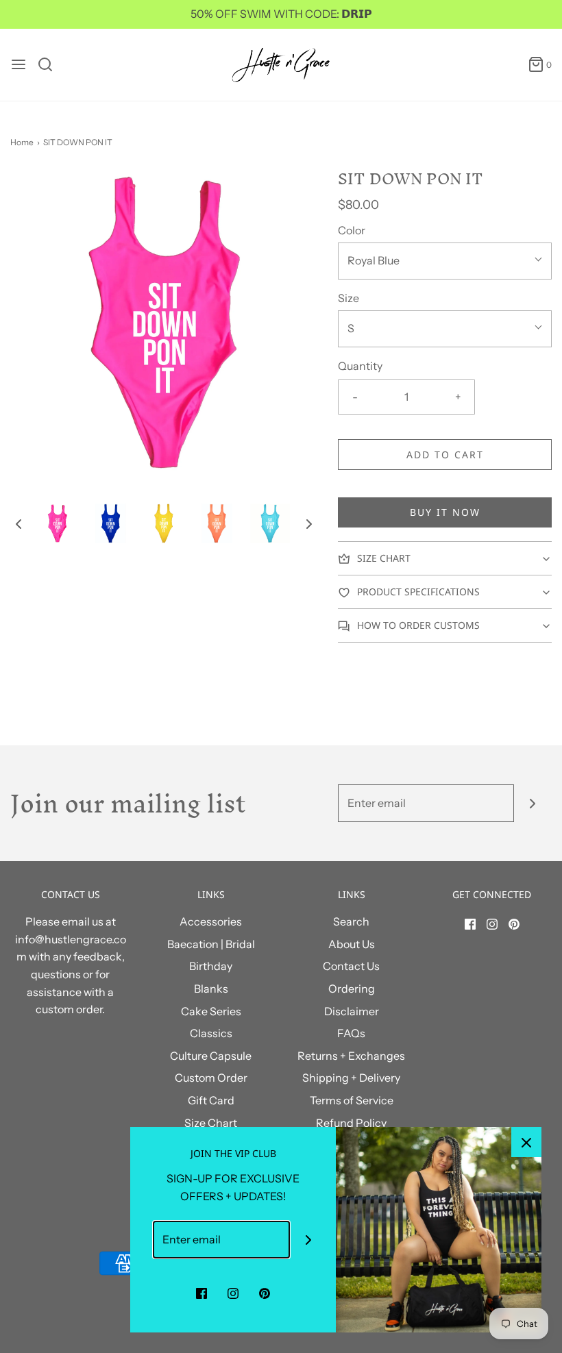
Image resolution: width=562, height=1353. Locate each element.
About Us (351, 944)
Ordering (351, 988)
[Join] (533, 803)
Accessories (211, 921)
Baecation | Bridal (211, 944)
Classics (211, 1033)
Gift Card (211, 1100)
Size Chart (210, 1123)
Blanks (211, 988)
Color (351, 230)
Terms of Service (351, 1100)
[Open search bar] (50, 64)
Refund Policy (351, 1123)
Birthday (210, 966)
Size (348, 298)
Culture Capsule (211, 1056)
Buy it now (445, 512)
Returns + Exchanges (351, 1056)
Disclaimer (351, 1011)
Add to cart (445, 454)
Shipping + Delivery (351, 1077)
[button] (18, 523)
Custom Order (211, 1077)
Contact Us (351, 966)
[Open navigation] (18, 64)
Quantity (360, 366)
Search (351, 921)
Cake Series (211, 1011)
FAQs (351, 1033)
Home (22, 142)
